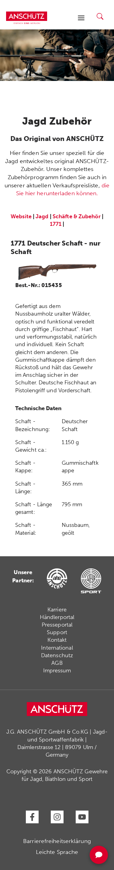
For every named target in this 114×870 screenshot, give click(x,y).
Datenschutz (57, 655)
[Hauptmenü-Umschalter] (81, 18)
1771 (55, 224)
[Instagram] (57, 817)
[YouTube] (82, 817)
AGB (56, 663)
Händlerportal (57, 617)
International (57, 647)
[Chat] (99, 855)
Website (21, 216)
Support (57, 632)
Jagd (42, 216)
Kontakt (57, 640)
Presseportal (57, 624)
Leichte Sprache (57, 851)
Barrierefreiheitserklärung (57, 841)
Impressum (57, 670)
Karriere (57, 609)
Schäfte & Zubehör (77, 216)
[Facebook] (32, 817)
